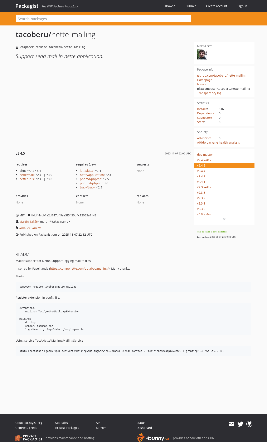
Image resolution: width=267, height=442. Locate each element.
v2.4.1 (201, 182)
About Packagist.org (28, 423)
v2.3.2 (201, 198)
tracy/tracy (87, 187)
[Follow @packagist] (240, 424)
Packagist (27, 6)
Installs (202, 109)
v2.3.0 (201, 209)
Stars (200, 122)
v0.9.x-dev (204, 214)
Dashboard (144, 428)
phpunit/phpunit (91, 183)
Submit (191, 6)
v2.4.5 (201, 165)
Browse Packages (67, 428)
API (98, 423)
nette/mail (26, 175)
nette (38, 228)
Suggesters (205, 118)
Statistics (61, 423)
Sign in (242, 6)
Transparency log (209, 93)
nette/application (92, 175)
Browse (170, 6)
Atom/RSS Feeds (26, 428)
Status (141, 423)
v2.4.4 (201, 171)
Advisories (204, 138)
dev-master (205, 155)
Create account (216, 6)
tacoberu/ (33, 34)
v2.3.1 (201, 203)
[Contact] (231, 424)
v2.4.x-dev (204, 160)
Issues (201, 84)
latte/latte (86, 171)
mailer (25, 228)
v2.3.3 (201, 192)
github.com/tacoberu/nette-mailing (221, 75)
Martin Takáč (28, 222)
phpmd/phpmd (90, 179)
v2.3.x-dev (204, 187)
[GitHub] (249, 424)
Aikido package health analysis (218, 142)
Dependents (205, 113)
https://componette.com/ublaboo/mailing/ (79, 268)
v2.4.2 (201, 176)
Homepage (204, 80)
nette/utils (26, 179)
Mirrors (101, 428)
